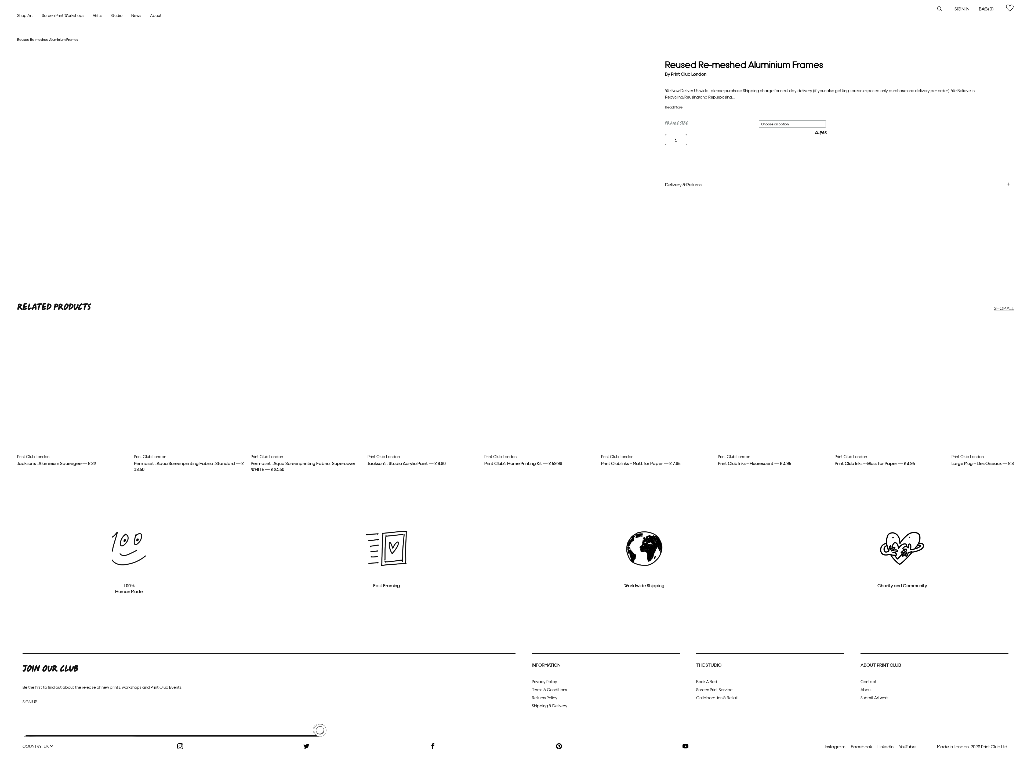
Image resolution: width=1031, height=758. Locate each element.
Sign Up (30, 701)
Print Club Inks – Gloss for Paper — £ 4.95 (875, 463)
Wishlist (1010, 8)
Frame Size (676, 123)
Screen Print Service (714, 689)
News (136, 15)
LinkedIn (885, 746)
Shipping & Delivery (549, 705)
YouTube (907, 746)
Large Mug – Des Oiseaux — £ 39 (984, 463)
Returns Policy (544, 697)
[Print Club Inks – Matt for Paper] (657, 421)
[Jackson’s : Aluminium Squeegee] (73, 421)
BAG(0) (986, 8)
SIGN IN (962, 8)
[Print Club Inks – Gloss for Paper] (891, 421)
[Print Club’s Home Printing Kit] (540, 421)
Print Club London (688, 74)
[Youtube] (685, 746)
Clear (821, 133)
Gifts (97, 15)
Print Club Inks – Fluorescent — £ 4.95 (754, 463)
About (156, 15)
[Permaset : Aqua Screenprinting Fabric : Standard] (190, 421)
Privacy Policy (544, 681)
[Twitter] (306, 746)
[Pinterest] (559, 746)
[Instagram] (180, 746)
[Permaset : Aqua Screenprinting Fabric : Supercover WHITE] (307, 421)
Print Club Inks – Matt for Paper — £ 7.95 (641, 463)
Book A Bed (706, 681)
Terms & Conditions (549, 689)
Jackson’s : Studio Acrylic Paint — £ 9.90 (407, 463)
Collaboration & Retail (717, 697)
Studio (116, 15)
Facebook (861, 746)
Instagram (835, 746)
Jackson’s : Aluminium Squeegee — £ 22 (56, 463)
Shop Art (25, 15)
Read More (674, 107)
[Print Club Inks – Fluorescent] (774, 421)
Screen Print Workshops (63, 15)
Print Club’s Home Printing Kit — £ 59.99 (523, 463)
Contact (869, 681)
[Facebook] (433, 746)
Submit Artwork (874, 697)
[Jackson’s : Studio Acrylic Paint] (424, 421)
